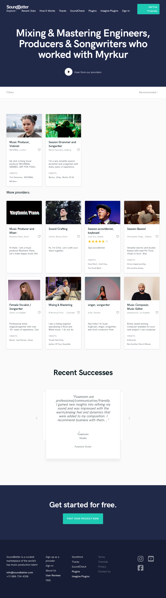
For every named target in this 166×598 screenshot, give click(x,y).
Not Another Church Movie (138, 344)
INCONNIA (28, 177)
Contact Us (104, 571)
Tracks (62, 10)
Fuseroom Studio (83, 446)
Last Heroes (21, 340)
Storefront (77, 557)
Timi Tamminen (16, 177)
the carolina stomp (135, 268)
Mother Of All (68, 177)
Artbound (131, 340)
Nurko (12, 340)
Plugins (93, 10)
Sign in (126, 10)
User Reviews (53, 575)
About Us (51, 570)
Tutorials (103, 561)
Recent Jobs (29, 10)
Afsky (58, 177)
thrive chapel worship (136, 264)
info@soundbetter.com (19, 572)
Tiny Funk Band (94, 268)
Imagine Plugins (109, 10)
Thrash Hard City (56, 340)
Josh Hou (103, 264)
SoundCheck (77, 10)
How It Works (47, 10)
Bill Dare (13, 181)
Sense (30, 340)
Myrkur (52, 177)
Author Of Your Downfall (59, 344)
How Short (92, 264)
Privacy (102, 566)
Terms (101, 557)
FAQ (48, 580)
